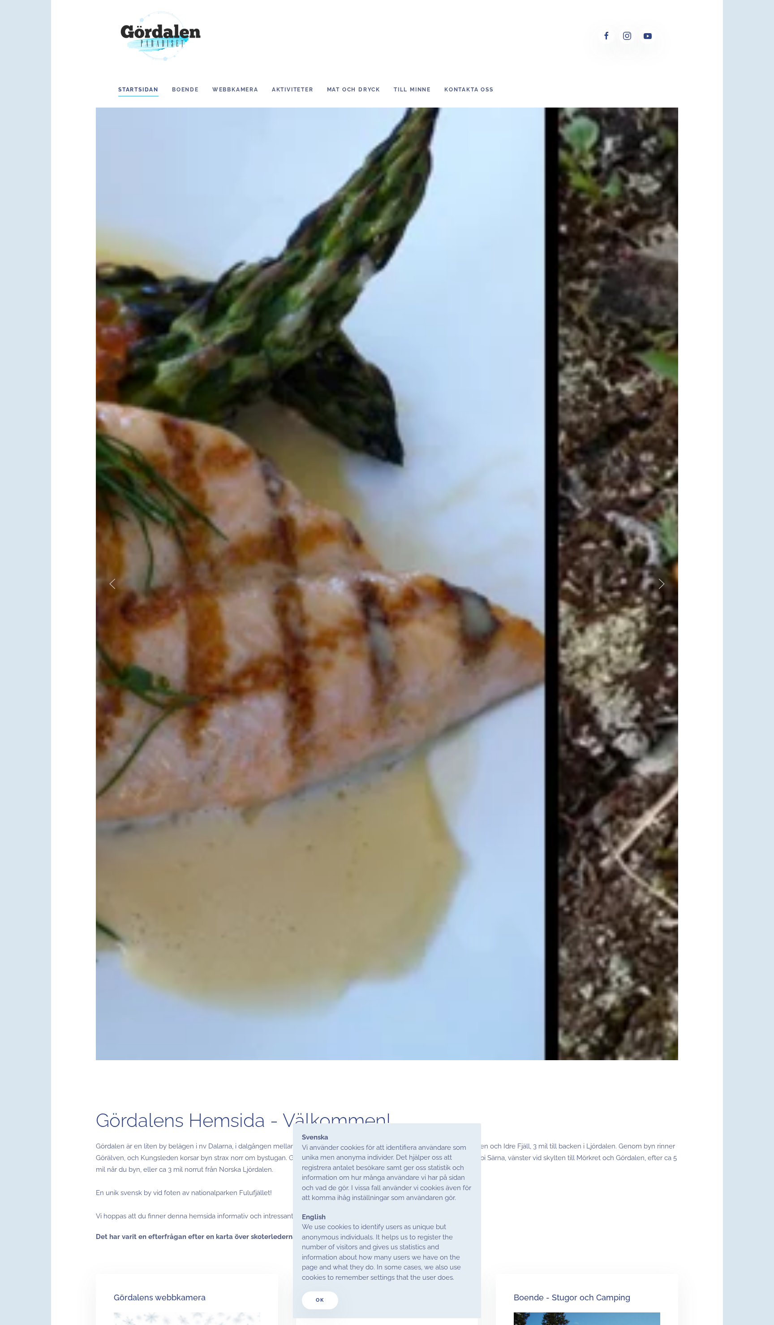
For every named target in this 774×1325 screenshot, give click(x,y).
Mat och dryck (353, 89)
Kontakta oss (469, 89)
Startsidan (138, 89)
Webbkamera (235, 89)
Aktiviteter (293, 89)
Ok (320, 1300)
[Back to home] (161, 36)
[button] (112, 583)
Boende (185, 89)
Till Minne (412, 89)
